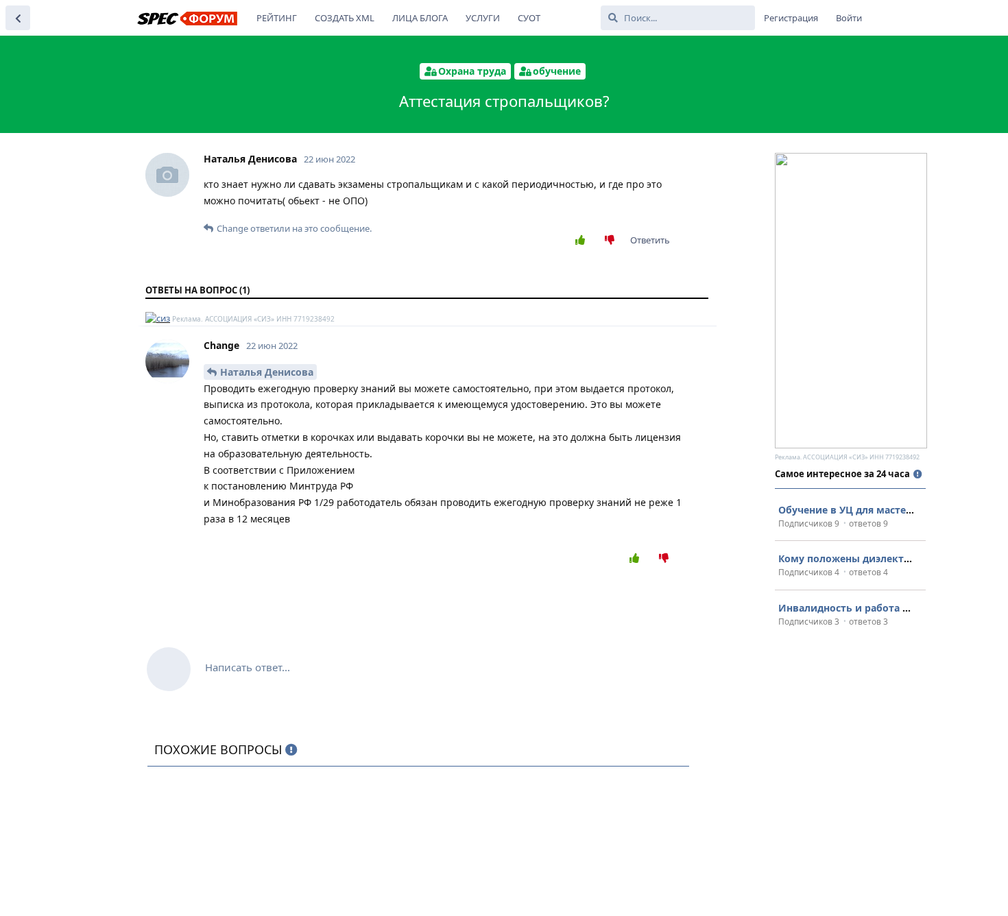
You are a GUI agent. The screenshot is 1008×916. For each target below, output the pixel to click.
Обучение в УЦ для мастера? (850, 509)
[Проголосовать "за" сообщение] (583, 240)
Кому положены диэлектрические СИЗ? (879, 558)
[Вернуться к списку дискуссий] (17, 17)
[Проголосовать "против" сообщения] (612, 240)
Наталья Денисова (266, 371)
